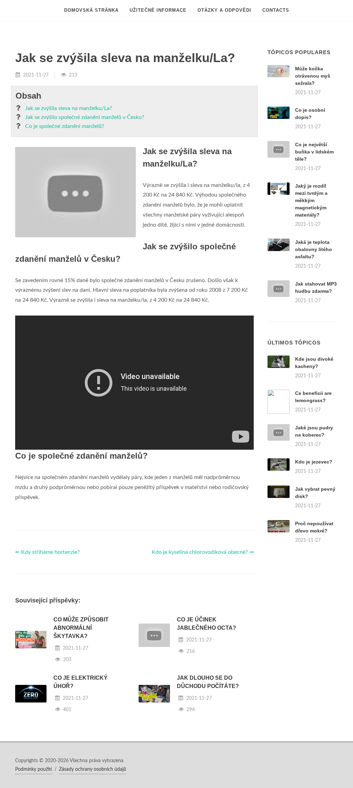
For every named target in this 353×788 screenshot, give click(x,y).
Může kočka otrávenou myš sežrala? (312, 76)
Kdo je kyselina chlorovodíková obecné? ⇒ (203, 552)
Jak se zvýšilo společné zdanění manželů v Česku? (84, 117)
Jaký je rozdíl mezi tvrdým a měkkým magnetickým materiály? (311, 200)
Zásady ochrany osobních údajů (92, 769)
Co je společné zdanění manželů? (64, 126)
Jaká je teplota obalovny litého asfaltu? (313, 249)
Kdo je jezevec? (313, 462)
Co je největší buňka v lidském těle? (314, 152)
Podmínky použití (33, 769)
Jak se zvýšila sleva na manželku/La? (68, 108)
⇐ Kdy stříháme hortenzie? (47, 552)
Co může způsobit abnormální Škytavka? (81, 628)
